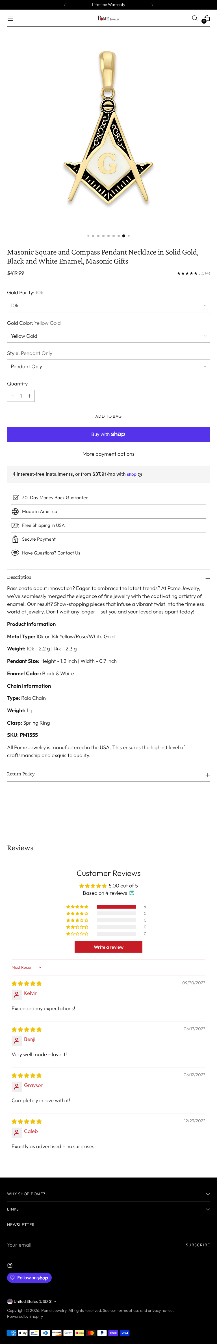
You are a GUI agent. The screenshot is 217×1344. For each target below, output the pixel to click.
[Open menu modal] (10, 18)
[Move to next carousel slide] (205, 812)
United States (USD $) (33, 1301)
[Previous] (64, 5)
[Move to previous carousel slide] (192, 812)
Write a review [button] (108, 947)
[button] (77, 907)
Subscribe (198, 1244)
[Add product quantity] (12, 396)
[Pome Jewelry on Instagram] (10, 1266)
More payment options (108, 454)
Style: (29, 353)
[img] (27, 983)
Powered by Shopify (25, 1316)
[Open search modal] (195, 18)
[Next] (152, 5)
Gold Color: (34, 323)
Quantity (17, 383)
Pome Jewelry (53, 1310)
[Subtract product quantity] (29, 396)
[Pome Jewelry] (108, 18)
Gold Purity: (25, 292)
